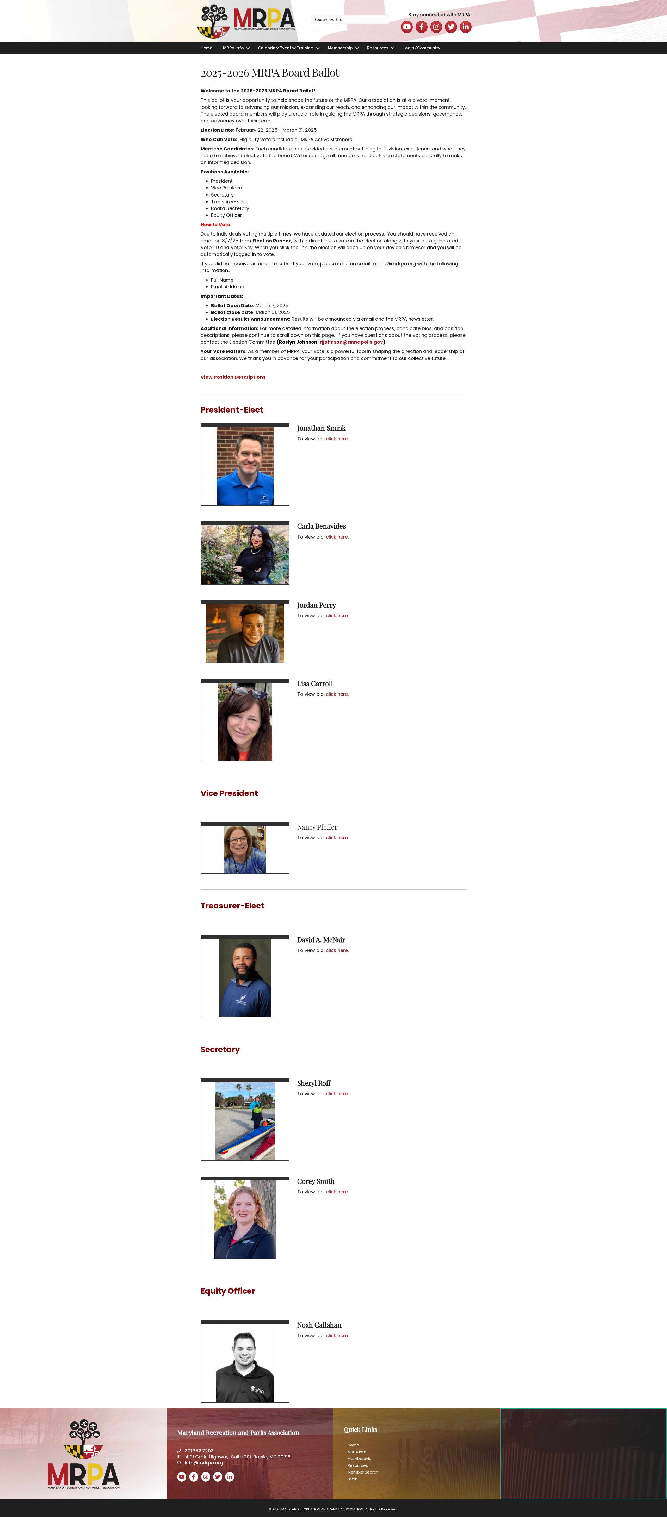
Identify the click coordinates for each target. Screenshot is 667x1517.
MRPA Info (233, 48)
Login (352, 1479)
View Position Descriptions (233, 377)
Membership (340, 48)
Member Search (363, 1472)
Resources (377, 48)
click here (337, 438)
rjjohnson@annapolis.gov (351, 342)
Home (206, 48)
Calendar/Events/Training (285, 48)
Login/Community (421, 48)
